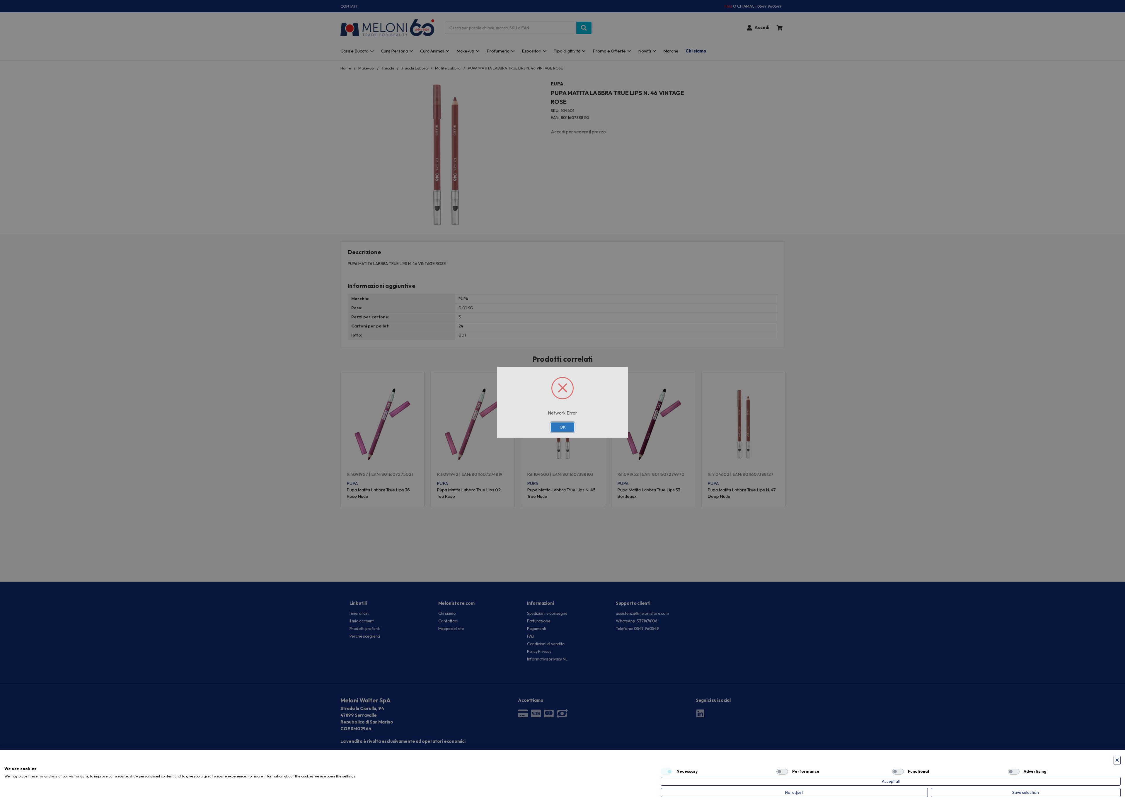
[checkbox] (666, 772)
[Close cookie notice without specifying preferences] (1117, 760)
